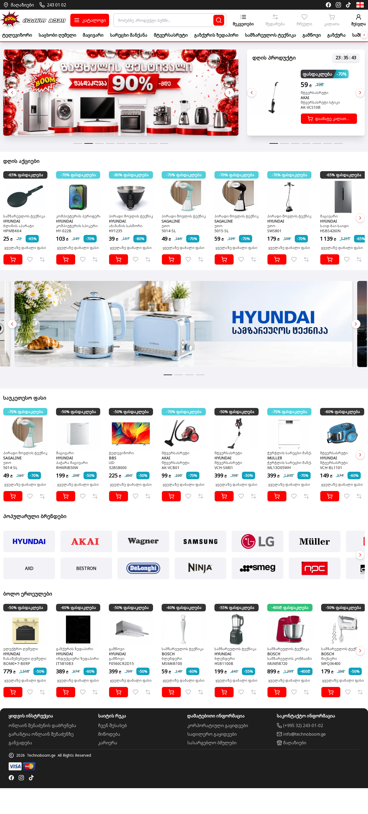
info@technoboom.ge (304, 734)
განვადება (20, 743)
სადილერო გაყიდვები (212, 734)
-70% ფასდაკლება (78, 174)
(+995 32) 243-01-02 (303, 725)
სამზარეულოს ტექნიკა (270, 35)
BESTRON (86, 568)
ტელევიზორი (17, 35)
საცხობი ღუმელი (57, 35)
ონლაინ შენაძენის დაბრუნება (42, 725)
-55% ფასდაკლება (236, 607)
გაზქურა (336, 35)
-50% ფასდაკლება (78, 411)
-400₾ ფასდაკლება (289, 607)
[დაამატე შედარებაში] (42, 259)
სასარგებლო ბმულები (212, 743)
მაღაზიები (294, 743)
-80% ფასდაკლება (131, 174)
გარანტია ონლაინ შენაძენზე (41, 734)
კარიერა (107, 743)
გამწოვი (312, 35)
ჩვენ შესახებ (112, 725)
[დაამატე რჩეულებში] (30, 259)
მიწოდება (109, 734)
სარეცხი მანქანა (128, 35)
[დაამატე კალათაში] (13, 259)
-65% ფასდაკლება (25, 174)
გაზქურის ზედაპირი (216, 35)
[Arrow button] (364, 35)
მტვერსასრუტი (171, 35)
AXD (29, 568)
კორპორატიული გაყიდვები (217, 725)
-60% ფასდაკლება (342, 411)
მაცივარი (93, 35)
